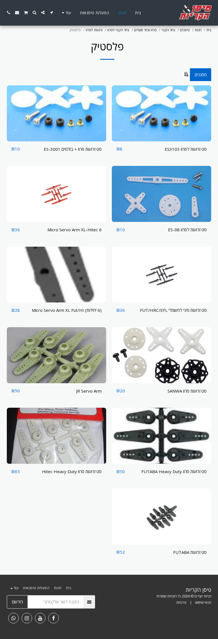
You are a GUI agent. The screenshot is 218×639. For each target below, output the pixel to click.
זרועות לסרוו (94, 30)
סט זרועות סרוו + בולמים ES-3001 (73, 149)
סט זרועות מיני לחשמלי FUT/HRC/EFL (173, 310)
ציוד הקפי (168, 30)
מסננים (201, 74)
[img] (161, 113)
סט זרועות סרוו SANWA (187, 391)
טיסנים (185, 30)
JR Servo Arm (89, 391)
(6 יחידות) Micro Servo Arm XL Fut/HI (67, 310)
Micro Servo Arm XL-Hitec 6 (74, 229)
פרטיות (181, 602)
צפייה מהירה (161, 139)
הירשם (17, 602)
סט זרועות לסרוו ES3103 (186, 149)
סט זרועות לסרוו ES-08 (187, 229)
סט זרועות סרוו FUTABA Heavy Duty (174, 471)
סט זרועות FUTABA (190, 552)
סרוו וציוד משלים (145, 30)
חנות (198, 30)
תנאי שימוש (203, 602)
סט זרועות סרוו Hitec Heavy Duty (72, 471)
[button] (51, 13)
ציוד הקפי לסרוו (118, 30)
